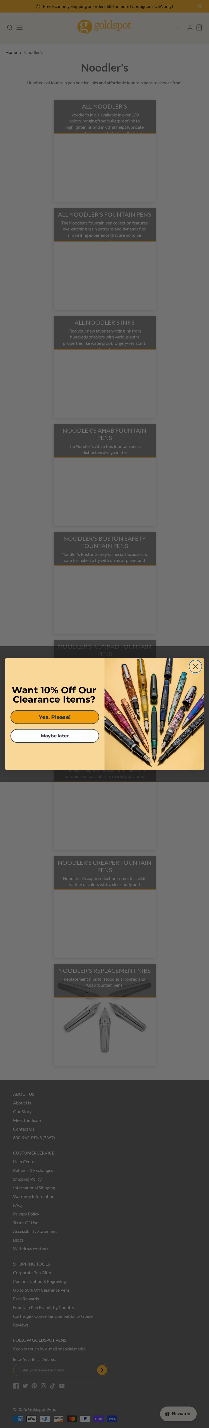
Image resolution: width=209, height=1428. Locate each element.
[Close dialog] (195, 666)
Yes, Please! (54, 717)
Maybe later (55, 736)
